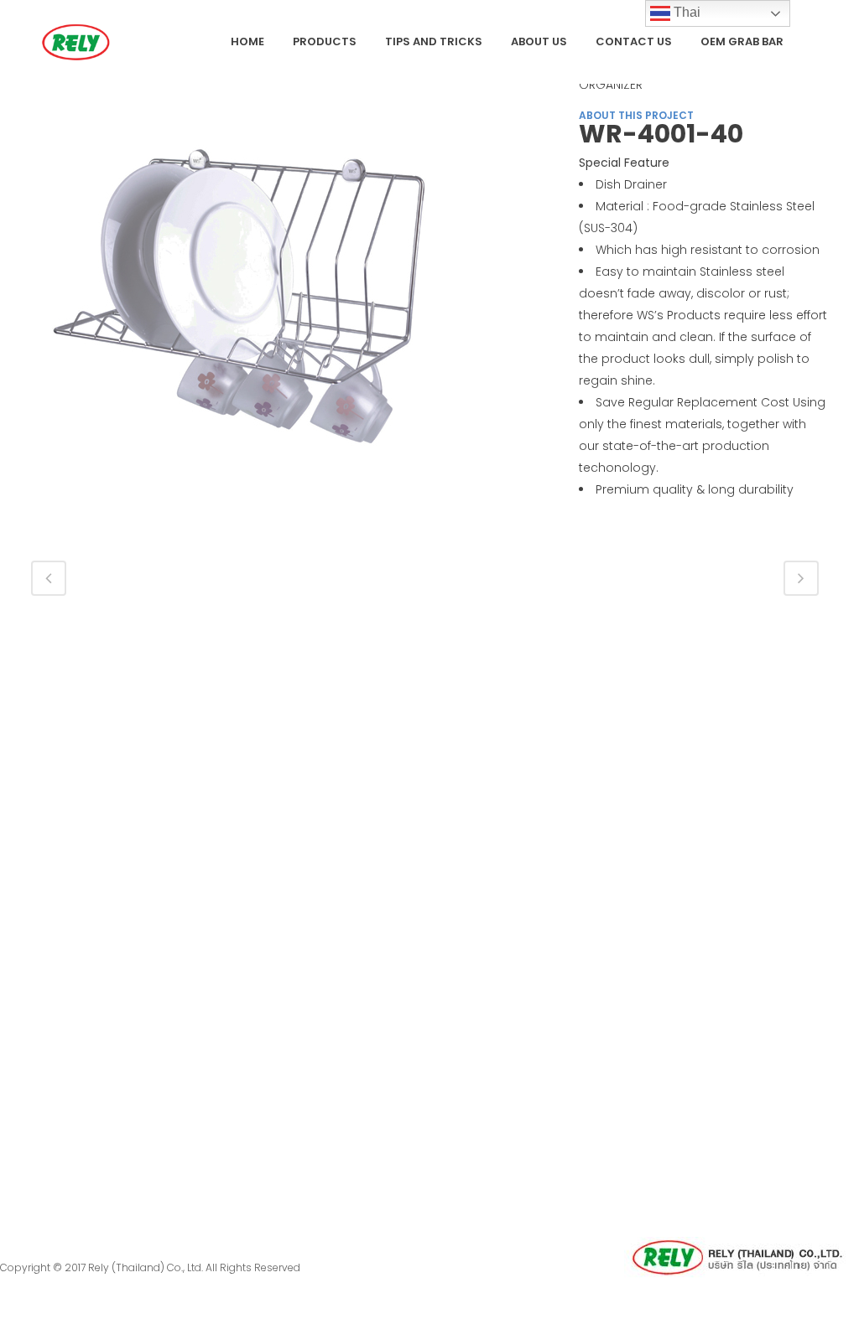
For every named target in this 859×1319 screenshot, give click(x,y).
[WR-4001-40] (240, 300)
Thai (685, 12)
